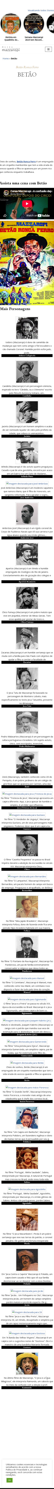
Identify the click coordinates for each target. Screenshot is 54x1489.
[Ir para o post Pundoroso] (27, 957)
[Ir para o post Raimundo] (27, 1374)
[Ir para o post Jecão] (27, 1291)
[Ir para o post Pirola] (27, 1230)
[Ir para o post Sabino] (27, 1168)
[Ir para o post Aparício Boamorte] (27, 564)
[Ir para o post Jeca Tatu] (27, 689)
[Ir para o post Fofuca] (27, 917)
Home (6, 58)
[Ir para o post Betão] (27, 1062)
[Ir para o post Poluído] (27, 1270)
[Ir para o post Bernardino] (27, 876)
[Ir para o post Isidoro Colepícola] (27, 338)
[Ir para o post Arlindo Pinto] (27, 463)
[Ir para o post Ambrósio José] (27, 524)
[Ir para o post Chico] (27, 856)
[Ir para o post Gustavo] (27, 814)
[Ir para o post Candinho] (27, 382)
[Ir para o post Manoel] (27, 978)
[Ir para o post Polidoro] (27, 1128)
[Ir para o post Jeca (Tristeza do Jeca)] (27, 793)
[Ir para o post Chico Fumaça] (27, 608)
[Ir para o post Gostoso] (27, 1333)
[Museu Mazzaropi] (10, 49)
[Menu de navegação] (48, 49)
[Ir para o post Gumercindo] (27, 1041)
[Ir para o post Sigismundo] (27, 999)
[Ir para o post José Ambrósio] (27, 483)
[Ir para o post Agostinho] (27, 1189)
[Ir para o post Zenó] (27, 773)
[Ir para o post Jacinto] (27, 422)
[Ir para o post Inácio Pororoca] (27, 1087)
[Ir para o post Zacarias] (27, 649)
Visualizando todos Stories (41, 10)
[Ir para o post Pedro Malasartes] (27, 733)
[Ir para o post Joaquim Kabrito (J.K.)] (27, 1020)
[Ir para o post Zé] (27, 1312)
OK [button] (9, 1480)
